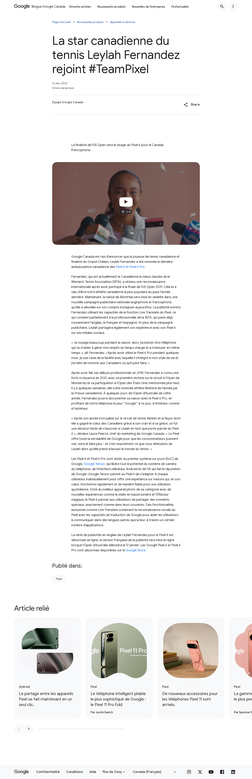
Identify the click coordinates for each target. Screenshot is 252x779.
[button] (191, 104)
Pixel (59, 579)
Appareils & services (122, 22)
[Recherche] (222, 6)
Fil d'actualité (180, 6)
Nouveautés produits (111, 6)
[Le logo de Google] (21, 772)
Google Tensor (94, 464)
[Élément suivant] (28, 728)
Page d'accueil (61, 22)
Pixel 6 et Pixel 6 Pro (130, 267)
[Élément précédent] (19, 728)
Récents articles (80, 6)
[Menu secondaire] (233, 6)
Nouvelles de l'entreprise (148, 6)
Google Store (135, 550)
